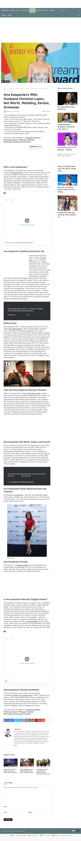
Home (6, 90)
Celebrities (12, 12)
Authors (4, 16)
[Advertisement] (40, 32)
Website (30, 814)
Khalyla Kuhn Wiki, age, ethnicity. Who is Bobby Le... (67, 216)
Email (5, 814)
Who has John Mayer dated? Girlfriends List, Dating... (66, 191)
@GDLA (18, 477)
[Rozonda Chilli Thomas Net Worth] (67, 100)
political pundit (16, 174)
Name (5, 808)
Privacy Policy (15, 832)
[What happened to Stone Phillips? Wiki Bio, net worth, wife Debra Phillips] (27, 764)
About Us (8, 832)
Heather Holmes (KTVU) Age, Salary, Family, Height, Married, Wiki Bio (10, 772)
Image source (6, 83)
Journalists (32, 12)
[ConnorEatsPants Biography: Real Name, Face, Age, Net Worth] (67, 119)
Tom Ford (8, 113)
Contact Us (22, 832)
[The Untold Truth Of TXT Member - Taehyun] (67, 140)
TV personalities (25, 12)
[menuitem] (9, 16)
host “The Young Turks (31, 395)
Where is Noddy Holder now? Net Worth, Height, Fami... (67, 170)
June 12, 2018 (39, 484)
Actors (18, 12)
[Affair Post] (40, 4)
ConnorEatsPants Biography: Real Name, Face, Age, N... (66, 128)
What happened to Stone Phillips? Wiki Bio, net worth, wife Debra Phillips (27, 772)
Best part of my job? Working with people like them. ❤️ (19, 244)
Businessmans (44, 12)
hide (39, 148)
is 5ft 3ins (18, 497)
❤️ (6, 682)
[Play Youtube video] (27, 375)
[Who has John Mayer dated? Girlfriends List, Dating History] (67, 181)
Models (38, 12)
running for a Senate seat (22, 697)
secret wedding (32, 623)
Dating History (5, 12)
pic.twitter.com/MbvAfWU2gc (19, 479)
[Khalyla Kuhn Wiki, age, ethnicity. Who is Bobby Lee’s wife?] (67, 204)
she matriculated (15, 330)
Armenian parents (23, 567)
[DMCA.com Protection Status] (76, 832)
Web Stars (51, 12)
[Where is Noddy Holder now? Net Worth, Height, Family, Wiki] (67, 160)
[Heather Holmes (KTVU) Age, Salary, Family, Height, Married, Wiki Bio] (11, 764)
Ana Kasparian (17, 247)
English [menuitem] (13, 837)
